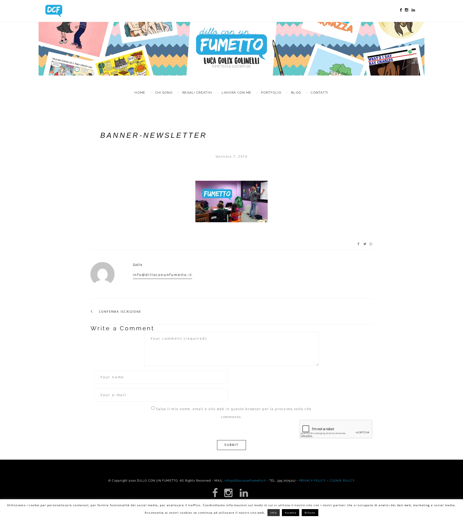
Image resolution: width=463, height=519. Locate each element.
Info (273, 512)
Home (140, 92)
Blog (296, 92)
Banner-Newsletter (153, 135)
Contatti (319, 92)
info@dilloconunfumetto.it (162, 274)
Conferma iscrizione (120, 311)
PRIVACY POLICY (312, 480)
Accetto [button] (290, 512)
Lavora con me (236, 92)
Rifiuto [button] (310, 512)
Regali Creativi (197, 92)
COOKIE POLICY (342, 480)
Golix (138, 264)
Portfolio (271, 92)
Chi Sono (164, 92)
